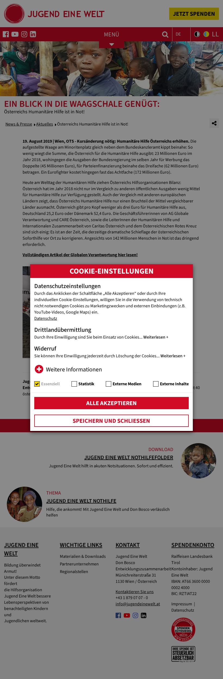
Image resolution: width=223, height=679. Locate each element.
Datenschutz (45, 318)
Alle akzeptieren (111, 403)
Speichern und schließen (111, 421)
